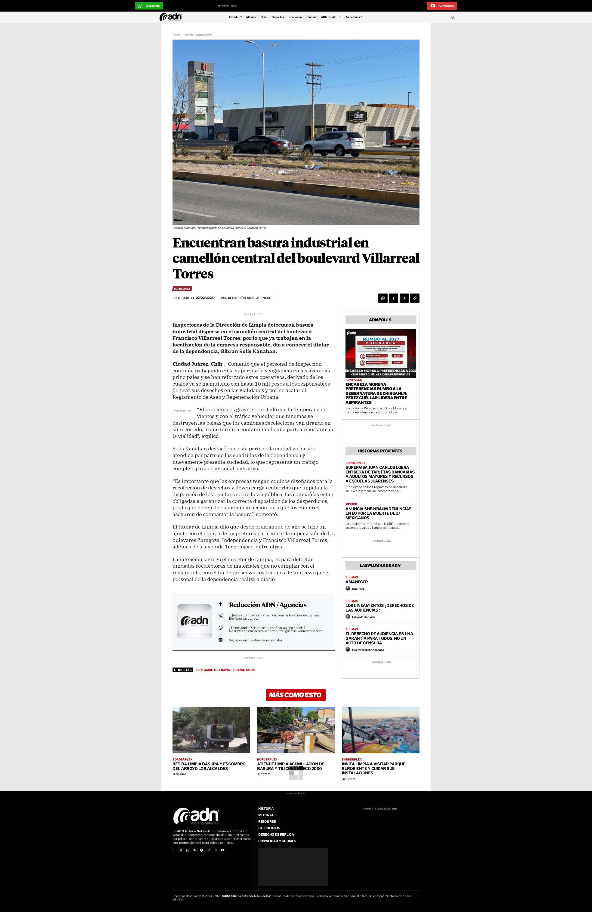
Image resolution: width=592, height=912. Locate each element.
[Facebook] (393, 298)
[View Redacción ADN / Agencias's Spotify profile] (220, 640)
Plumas (351, 577)
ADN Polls (353, 379)
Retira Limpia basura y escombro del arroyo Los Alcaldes (209, 766)
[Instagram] (180, 850)
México (351, 504)
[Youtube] (223, 850)
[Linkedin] (187, 850)
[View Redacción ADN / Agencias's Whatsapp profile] (220, 628)
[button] (421, 17)
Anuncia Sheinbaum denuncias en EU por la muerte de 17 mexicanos (378, 513)
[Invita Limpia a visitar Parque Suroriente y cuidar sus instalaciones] (380, 730)
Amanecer (356, 582)
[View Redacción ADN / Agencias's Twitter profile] (220, 616)
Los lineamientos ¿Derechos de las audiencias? (379, 607)
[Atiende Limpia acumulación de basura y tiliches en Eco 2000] (296, 730)
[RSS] (194, 850)
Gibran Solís (244, 670)
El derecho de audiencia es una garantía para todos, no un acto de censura (379, 638)
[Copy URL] (414, 298)
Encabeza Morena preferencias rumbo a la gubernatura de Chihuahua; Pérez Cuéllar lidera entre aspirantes (376, 393)
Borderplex (204, 35)
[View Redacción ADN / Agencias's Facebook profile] (220, 604)
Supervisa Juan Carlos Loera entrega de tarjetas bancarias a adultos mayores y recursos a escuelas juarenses (380, 474)
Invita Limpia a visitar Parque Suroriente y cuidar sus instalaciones (373, 768)
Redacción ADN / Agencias (267, 605)
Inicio (176, 35)
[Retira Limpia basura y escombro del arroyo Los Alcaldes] (211, 730)
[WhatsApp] (383, 298)
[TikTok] (208, 850)
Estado (188, 35)
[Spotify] (201, 850)
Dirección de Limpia (213, 670)
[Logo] (172, 17)
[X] (404, 298)
